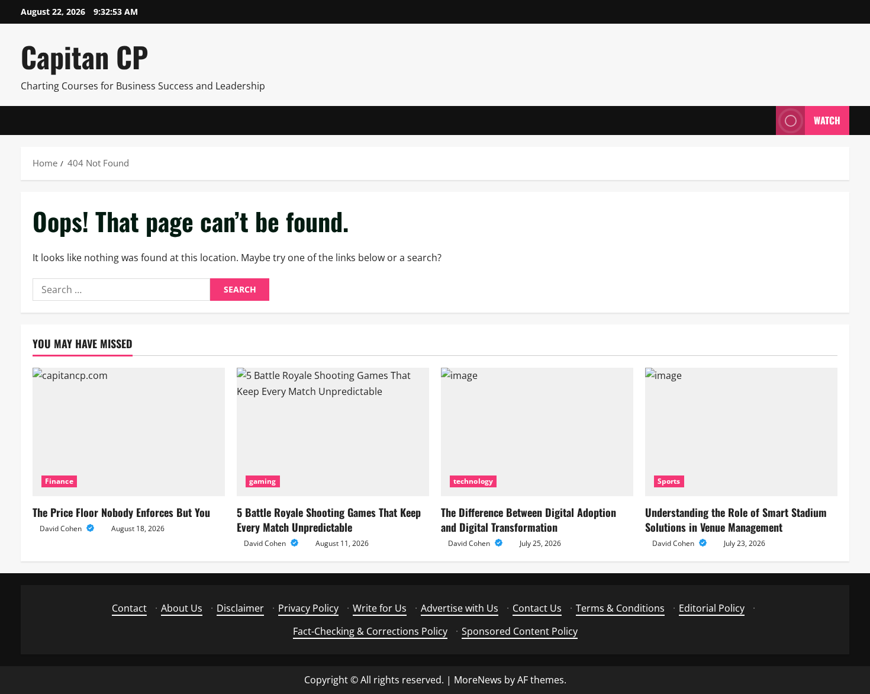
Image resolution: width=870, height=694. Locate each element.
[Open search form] (763, 120)
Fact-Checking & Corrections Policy (370, 631)
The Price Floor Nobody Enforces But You (121, 512)
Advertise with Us (459, 608)
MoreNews (478, 679)
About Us (181, 608)
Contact (129, 608)
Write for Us (380, 608)
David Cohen (61, 528)
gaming (262, 481)
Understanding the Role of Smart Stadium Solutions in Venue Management (736, 520)
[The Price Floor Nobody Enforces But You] (129, 432)
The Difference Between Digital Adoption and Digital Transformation (528, 520)
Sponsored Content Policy (520, 631)
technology (473, 481)
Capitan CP (84, 57)
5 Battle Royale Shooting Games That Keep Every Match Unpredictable (329, 520)
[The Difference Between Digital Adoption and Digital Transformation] (537, 432)
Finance (59, 481)
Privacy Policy (308, 608)
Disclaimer (240, 608)
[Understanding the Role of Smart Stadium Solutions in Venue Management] (741, 432)
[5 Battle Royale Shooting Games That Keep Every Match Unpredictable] (333, 432)
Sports (669, 481)
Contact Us (537, 608)
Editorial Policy (712, 608)
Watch (827, 120)
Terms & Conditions (620, 608)
